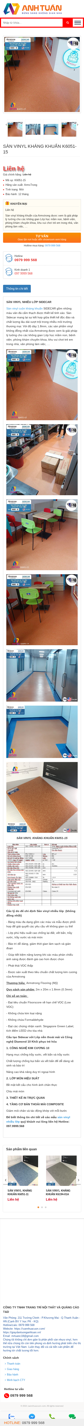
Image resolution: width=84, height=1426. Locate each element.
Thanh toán (13, 1363)
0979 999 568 (52, 245)
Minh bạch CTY (16, 1380)
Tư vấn (42, 237)
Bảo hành (12, 1374)
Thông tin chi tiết (17, 288)
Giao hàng (13, 1369)
